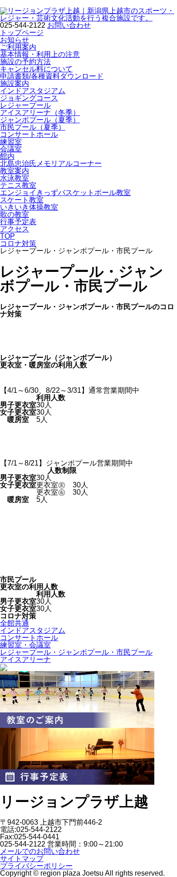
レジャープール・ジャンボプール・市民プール (76, 652)
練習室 (11, 141)
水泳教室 (14, 178)
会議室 (11, 149)
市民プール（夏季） (32, 127)
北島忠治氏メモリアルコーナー (51, 163)
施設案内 (14, 83)
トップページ (22, 32)
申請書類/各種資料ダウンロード (51, 76)
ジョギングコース (29, 98)
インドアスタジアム (32, 91)
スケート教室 (22, 200)
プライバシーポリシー (36, 866)
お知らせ (14, 40)
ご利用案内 (18, 47)
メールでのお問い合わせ (40, 851)
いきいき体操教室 (29, 207)
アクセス (14, 229)
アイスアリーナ (25, 659)
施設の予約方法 (25, 61)
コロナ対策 (18, 243)
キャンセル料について (36, 69)
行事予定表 (18, 222)
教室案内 (14, 171)
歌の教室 (14, 214)
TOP (7, 236)
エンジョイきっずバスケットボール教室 (65, 192)
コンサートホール (29, 134)
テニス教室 (18, 185)
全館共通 (14, 623)
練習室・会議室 (25, 645)
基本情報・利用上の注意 (40, 54)
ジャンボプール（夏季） (40, 120)
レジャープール (25, 105)
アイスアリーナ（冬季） (40, 112)
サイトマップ (22, 858)
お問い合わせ (69, 25)
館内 (7, 156)
